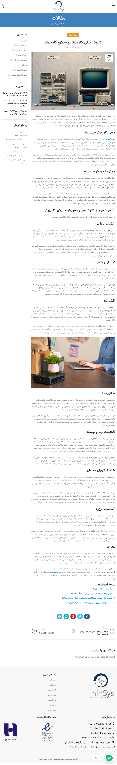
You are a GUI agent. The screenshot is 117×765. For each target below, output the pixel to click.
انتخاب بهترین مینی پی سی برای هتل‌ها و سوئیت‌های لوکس (89, 602)
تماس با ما (52, 710)
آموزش (24, 40)
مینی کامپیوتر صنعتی (19, 75)
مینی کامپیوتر (56, 23)
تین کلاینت (23, 45)
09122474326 (11, 139)
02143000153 (97, 728)
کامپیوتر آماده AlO (20, 60)
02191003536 (21, 135)
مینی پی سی (51, 695)
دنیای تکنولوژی (21, 50)
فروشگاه (53, 680)
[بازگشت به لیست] (73, 631)
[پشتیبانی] (109, 757)
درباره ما (53, 705)
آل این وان (52, 690)
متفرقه (24, 65)
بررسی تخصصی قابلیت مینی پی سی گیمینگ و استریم (91, 593)
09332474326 (21, 147)
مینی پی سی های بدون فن (102, 588)
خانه (64, 24)
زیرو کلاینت (22, 55)
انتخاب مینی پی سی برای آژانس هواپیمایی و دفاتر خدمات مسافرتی (86, 598)
